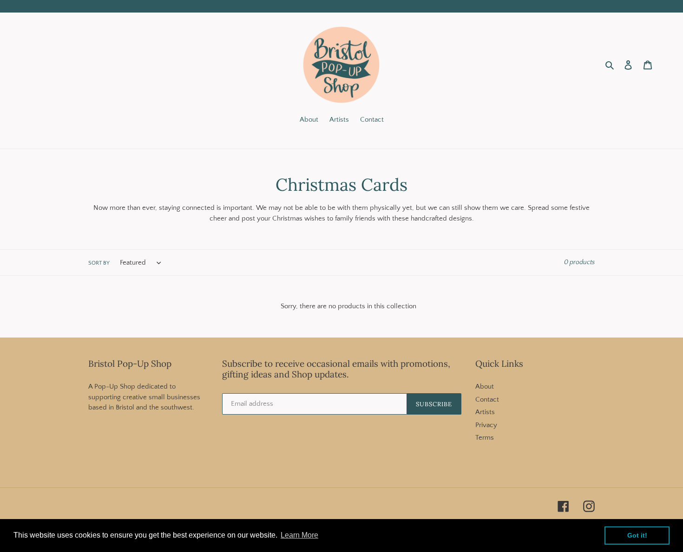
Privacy (486, 425)
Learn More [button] (299, 535)
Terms (484, 438)
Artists (485, 412)
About (484, 386)
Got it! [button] (637, 535)
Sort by (99, 263)
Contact (487, 399)
